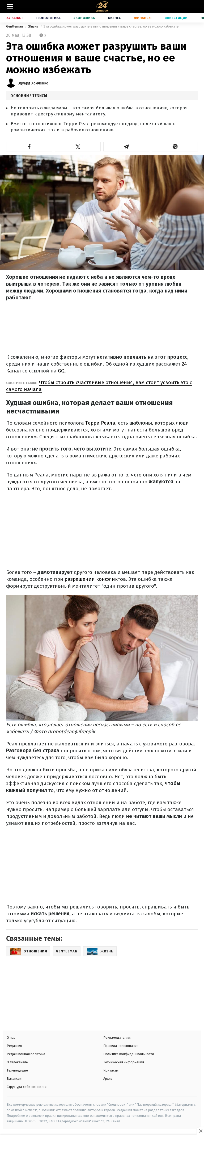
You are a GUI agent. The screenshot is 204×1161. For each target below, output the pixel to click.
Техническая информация (123, 1062)
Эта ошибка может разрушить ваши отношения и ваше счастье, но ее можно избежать (111, 26)
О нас (11, 1038)
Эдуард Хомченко (33, 83)
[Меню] (10, 6)
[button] (29, 146)
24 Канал (14, 18)
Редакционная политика (26, 1054)
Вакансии (14, 1079)
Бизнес (114, 18)
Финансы (142, 18)
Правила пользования (120, 1046)
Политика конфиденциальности (128, 1054)
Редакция (14, 1046)
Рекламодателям (116, 1038)
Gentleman (15, 26)
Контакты (110, 1070)
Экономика (84, 18)
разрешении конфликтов (95, 579)
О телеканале (17, 1062)
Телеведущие (17, 1070)
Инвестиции (176, 18)
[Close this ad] (200, 1131)
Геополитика (48, 18)
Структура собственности (26, 1087)
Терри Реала (100, 423)
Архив (107, 1079)
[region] (102, 1148)
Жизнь (33, 26)
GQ (61, 371)
